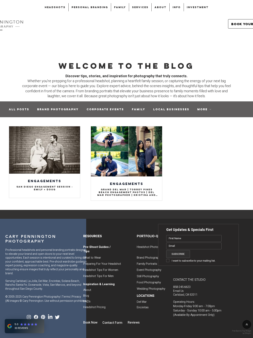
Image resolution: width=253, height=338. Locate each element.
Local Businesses (171, 109)
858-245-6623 (182, 287)
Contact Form (112, 322)
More (202, 109)
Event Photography (149, 270)
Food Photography (149, 282)
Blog (86, 295)
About (87, 290)
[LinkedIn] (50, 317)
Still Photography (148, 276)
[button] (55, 7)
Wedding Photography (151, 289)
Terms (66, 297)
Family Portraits (147, 264)
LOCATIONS (145, 295)
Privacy (76, 297)
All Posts (19, 109)
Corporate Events (105, 109)
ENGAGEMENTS (44, 181)
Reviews (134, 322)
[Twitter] (57, 317)
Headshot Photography (152, 247)
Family (138, 109)
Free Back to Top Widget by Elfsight (241, 332)
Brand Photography (58, 109)
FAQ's (87, 301)
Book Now (90, 322)
